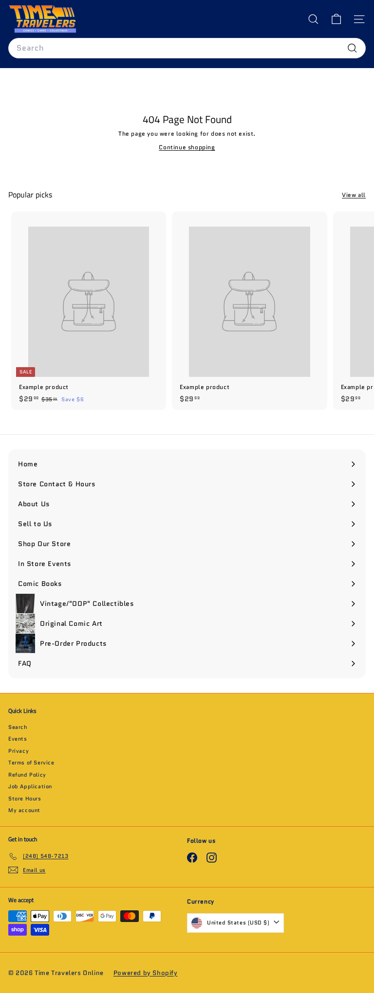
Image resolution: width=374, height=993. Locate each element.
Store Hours (24, 798)
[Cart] (336, 19)
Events (17, 739)
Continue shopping (187, 147)
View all (354, 195)
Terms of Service (31, 762)
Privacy (18, 751)
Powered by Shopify (145, 972)
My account (24, 810)
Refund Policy (27, 775)
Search (18, 727)
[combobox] (187, 48)
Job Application (30, 786)
